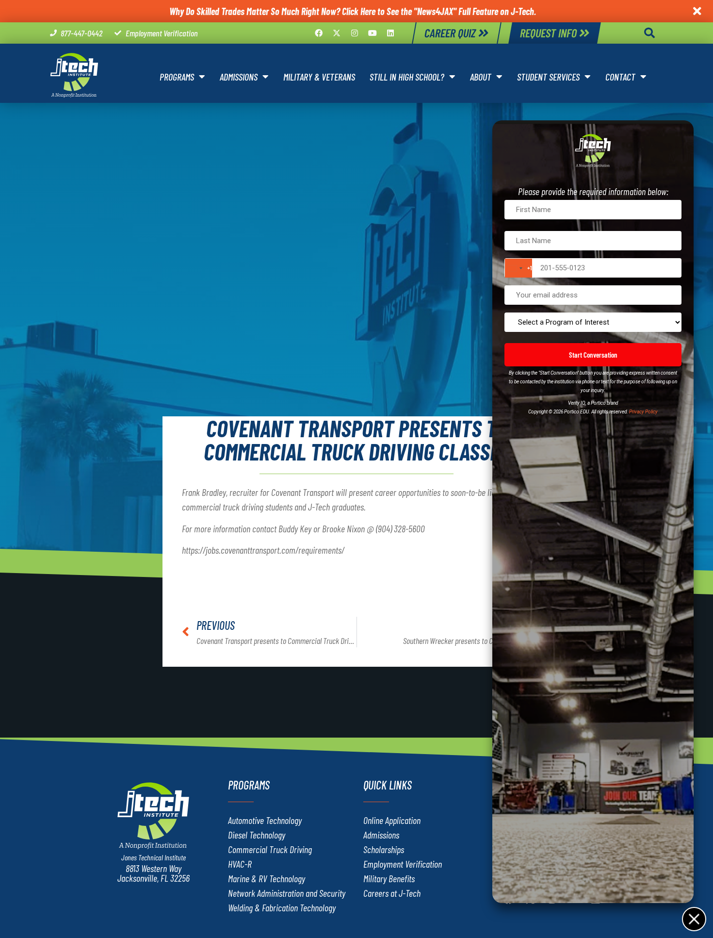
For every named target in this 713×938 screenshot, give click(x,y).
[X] (336, 33)
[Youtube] (372, 33)
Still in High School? (407, 76)
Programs (177, 76)
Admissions (239, 76)
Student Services (548, 76)
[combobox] (518, 268)
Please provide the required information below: (593, 191)
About (480, 76)
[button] (649, 33)
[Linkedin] (390, 33)
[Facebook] (318, 33)
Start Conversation (593, 354)
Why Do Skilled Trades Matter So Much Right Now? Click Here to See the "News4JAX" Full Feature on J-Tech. (352, 11)
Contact (620, 76)
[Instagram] (354, 33)
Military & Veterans (319, 76)
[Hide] (693, 918)
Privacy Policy (643, 411)
